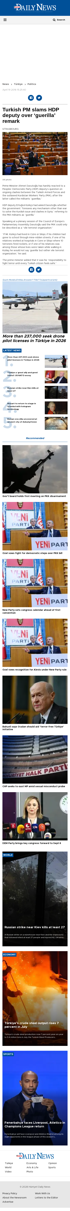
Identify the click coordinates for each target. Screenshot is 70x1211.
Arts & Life (32, 1167)
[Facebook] (31, 98)
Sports (52, 1167)
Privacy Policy (9, 1193)
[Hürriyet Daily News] (35, 8)
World (8, 1167)
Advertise (7, 1202)
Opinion (52, 1163)
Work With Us (42, 1193)
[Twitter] (39, 98)
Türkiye (18, 84)
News (5, 84)
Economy (32, 1163)
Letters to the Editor (46, 1198)
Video (8, 1172)
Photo (30, 1172)
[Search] (54, 19)
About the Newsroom (14, 1198)
